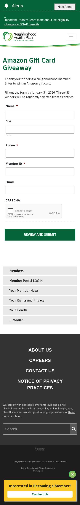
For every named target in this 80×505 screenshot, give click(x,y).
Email (10, 182)
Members (16, 271)
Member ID (15, 164)
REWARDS (16, 320)
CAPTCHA (13, 200)
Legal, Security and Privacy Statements (38, 468)
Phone (12, 145)
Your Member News (24, 290)
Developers (38, 471)
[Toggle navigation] (71, 36)
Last (8, 135)
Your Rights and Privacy (26, 300)
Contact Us (40, 370)
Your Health (18, 310)
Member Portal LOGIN (26, 281)
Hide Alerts (65, 6)
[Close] (72, 474)
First (8, 121)
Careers (40, 360)
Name (12, 106)
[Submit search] (73, 429)
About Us (40, 349)
